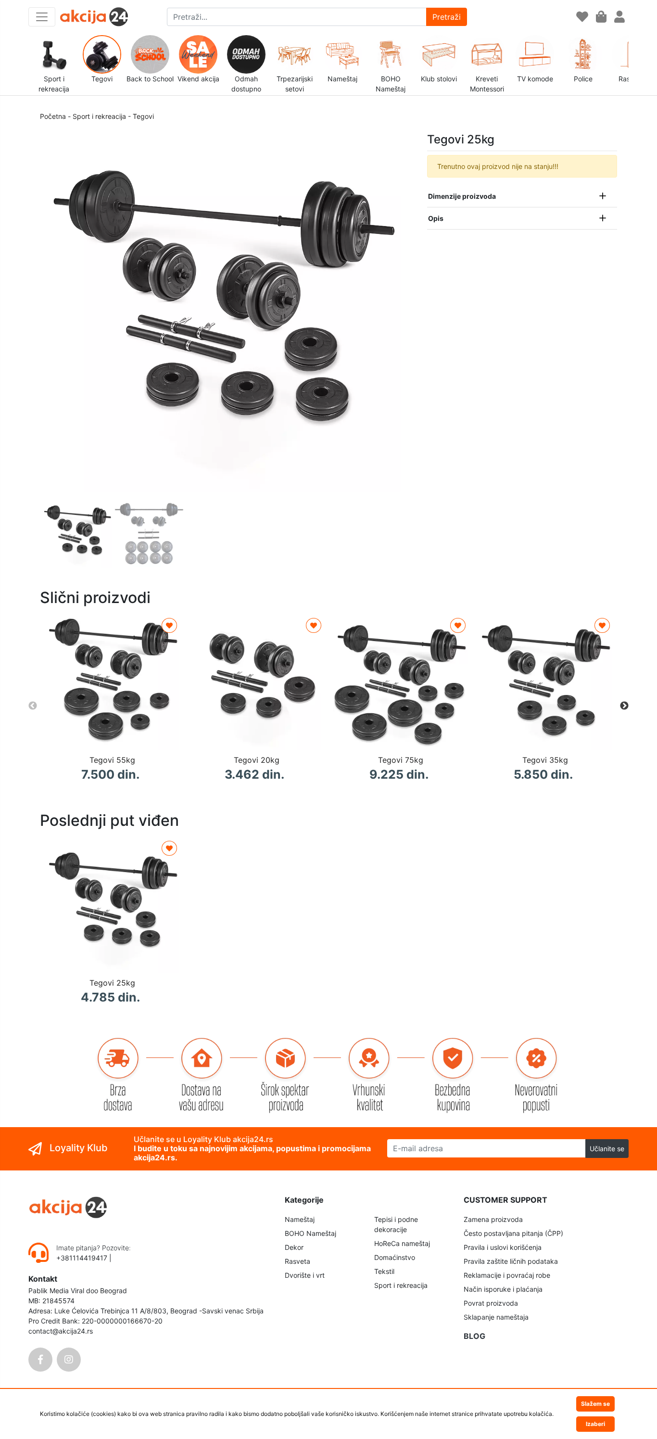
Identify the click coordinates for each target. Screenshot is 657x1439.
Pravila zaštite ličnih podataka (511, 1261)
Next (624, 706)
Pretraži (446, 17)
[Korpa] (601, 17)
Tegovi (143, 116)
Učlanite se (607, 1148)
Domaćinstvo (394, 1257)
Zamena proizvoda (493, 1219)
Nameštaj (300, 1219)
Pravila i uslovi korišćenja (503, 1247)
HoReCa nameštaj (402, 1243)
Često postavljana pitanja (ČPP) (513, 1233)
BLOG (474, 1336)
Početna (53, 116)
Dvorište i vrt (305, 1275)
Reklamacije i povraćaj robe (507, 1275)
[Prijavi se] (619, 17)
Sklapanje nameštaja (496, 1317)
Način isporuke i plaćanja (503, 1289)
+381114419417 (82, 1258)
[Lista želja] (582, 17)
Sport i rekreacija (99, 116)
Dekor (294, 1247)
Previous (33, 706)
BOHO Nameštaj (310, 1233)
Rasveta (297, 1261)
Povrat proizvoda (491, 1303)
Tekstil (384, 1271)
